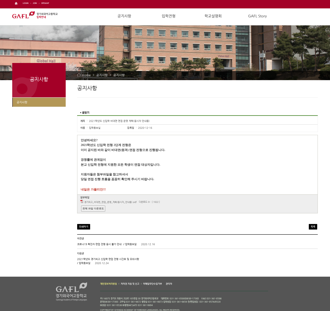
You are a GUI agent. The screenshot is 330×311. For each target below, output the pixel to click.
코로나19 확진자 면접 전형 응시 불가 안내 (99, 244)
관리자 (169, 283)
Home (86, 75)
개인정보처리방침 (108, 283)
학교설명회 (213, 16)
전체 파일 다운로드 (93, 208)
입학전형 (169, 16)
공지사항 (124, 16)
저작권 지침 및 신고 (130, 283)
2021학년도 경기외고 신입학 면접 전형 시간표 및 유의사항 (108, 259)
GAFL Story (257, 16)
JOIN (35, 3)
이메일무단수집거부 (152, 283)
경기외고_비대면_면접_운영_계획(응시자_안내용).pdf (110, 202)
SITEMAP (45, 3)
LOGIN (25, 3)
